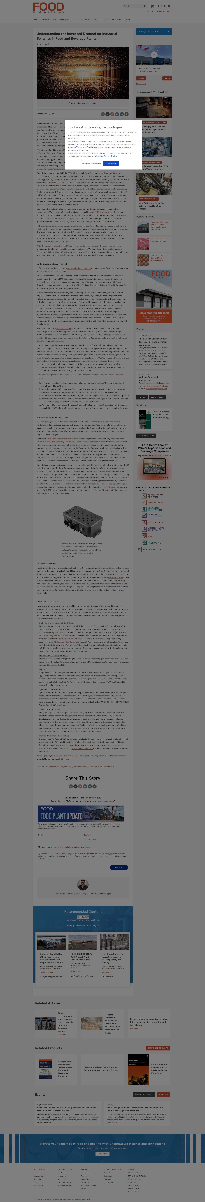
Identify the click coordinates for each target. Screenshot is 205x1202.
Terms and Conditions (86, 147)
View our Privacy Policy (106, 156)
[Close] (138, 123)
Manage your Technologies (91, 163)
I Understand (111, 163)
